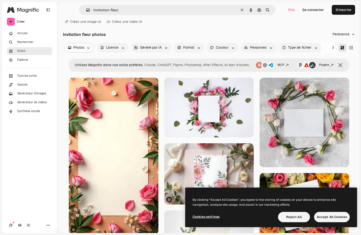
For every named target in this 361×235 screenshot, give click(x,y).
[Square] (351, 48)
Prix (291, 10)
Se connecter (313, 10)
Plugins (324, 65)
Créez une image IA (85, 21)
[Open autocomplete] (86, 10)
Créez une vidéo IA (127, 21)
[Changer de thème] (28, 225)
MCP (281, 65)
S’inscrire (343, 10)
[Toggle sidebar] (48, 10)
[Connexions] (11, 225)
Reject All (294, 217)
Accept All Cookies (332, 217)
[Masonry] (342, 48)
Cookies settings (206, 217)
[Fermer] (340, 65)
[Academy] (20, 225)
